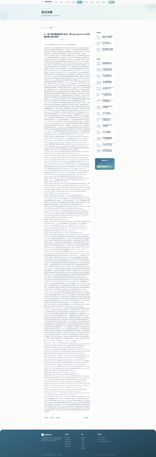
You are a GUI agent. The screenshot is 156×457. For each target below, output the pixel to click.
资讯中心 (79, 2)
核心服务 (61, 2)
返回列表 (86, 417)
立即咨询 (105, 166)
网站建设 (46, 417)
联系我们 (104, 2)
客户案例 (73, 2)
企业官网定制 (67, 437)
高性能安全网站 (68, 444)
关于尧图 (85, 2)
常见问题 (98, 2)
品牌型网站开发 (68, 442)
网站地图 (83, 448)
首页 (56, 2)
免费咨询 (111, 2)
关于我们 (99, 454)
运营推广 (57, 417)
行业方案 (67, 2)
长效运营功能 (67, 446)
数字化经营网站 (68, 439)
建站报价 (91, 2)
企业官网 (52, 417)
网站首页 (83, 437)
